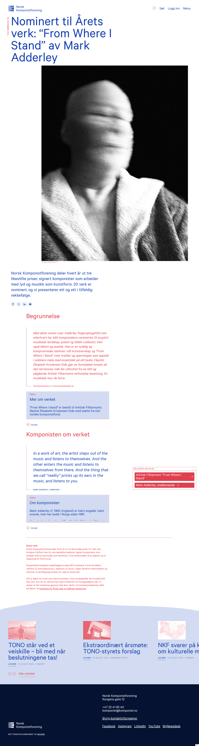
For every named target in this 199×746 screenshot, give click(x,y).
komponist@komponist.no (119, 711)
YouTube (154, 726)
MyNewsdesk (171, 726)
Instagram (125, 726)
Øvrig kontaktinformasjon (119, 719)
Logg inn (174, 9)
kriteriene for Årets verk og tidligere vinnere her (63, 589)
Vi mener (40, 664)
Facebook (108, 726)
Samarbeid (115, 658)
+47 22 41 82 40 (113, 707)
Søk (161, 9)
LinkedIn (140, 726)
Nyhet (124, 658)
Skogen (41, 735)
